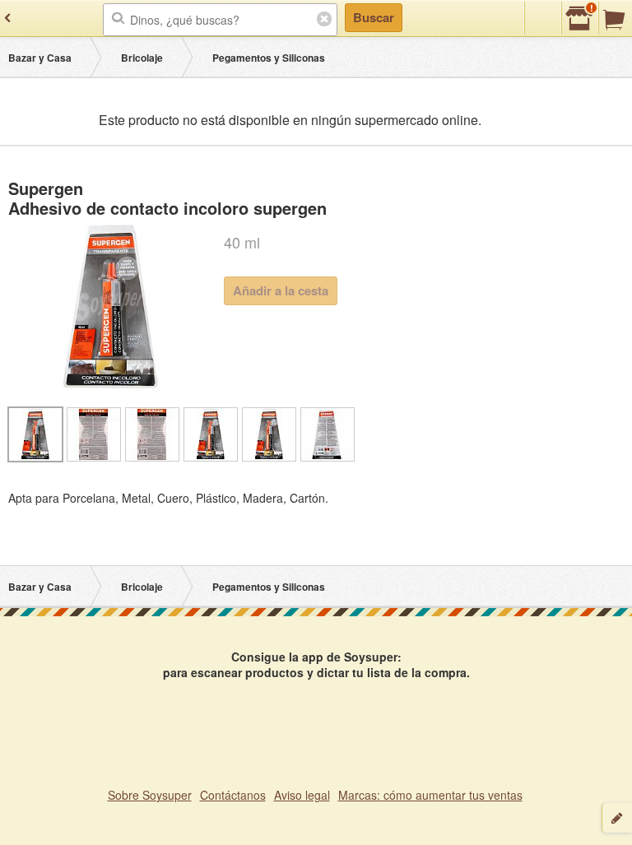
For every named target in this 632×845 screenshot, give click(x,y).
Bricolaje (142, 57)
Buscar (373, 17)
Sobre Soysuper (150, 795)
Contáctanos (233, 795)
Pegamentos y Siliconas (268, 57)
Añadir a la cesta (280, 290)
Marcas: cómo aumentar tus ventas (430, 795)
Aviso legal (302, 795)
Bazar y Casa (40, 57)
